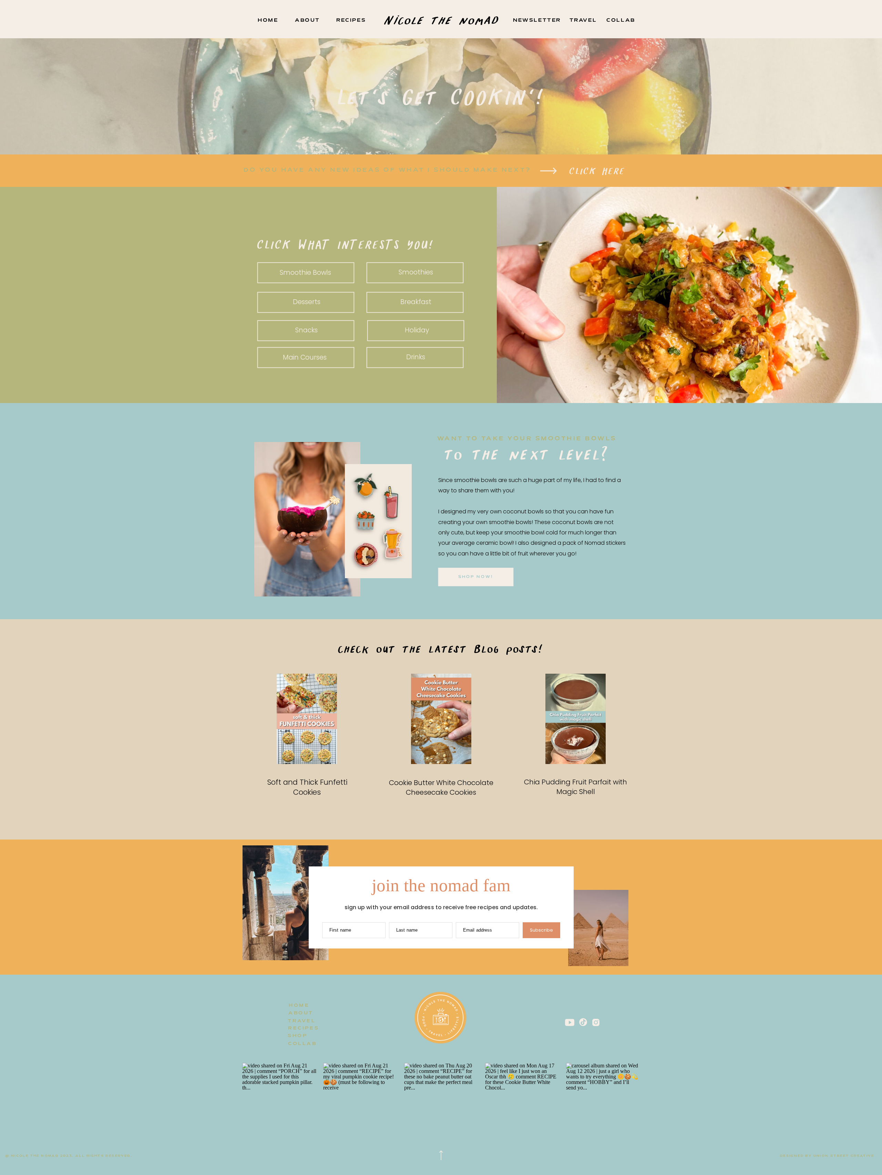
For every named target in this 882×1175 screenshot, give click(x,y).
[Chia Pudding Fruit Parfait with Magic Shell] (575, 719)
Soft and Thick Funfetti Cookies (307, 787)
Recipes (576, 774)
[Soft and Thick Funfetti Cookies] (306, 719)
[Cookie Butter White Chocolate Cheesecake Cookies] (441, 719)
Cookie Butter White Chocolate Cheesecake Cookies (441, 787)
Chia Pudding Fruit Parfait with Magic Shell (575, 786)
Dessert (306, 774)
